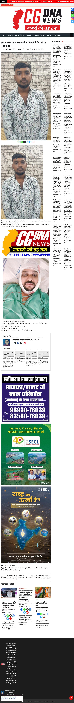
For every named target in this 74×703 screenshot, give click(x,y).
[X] (24, 142)
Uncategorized (11, 356)
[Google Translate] (27, 142)
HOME (3, 35)
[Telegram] (30, 142)
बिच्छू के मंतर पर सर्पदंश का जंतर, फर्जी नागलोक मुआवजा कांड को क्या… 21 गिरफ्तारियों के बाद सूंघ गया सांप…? (20, 360)
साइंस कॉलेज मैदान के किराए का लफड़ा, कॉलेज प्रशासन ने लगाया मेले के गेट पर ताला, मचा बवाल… (67, 160)
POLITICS (36, 35)
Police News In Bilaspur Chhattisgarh (38, 568)
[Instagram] (21, 343)
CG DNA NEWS (56, 35)
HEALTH (43, 35)
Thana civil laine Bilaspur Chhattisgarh (11, 570)
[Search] (71, 35)
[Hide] (73, 24)
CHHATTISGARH (19, 35)
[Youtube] (33, 142)
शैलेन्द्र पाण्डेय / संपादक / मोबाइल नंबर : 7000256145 (31, 49)
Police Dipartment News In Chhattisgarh (16, 568)
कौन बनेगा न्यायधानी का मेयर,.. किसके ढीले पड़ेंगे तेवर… (41, 603)
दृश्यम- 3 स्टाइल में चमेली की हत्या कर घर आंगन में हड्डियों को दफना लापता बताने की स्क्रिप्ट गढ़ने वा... (46, 1)
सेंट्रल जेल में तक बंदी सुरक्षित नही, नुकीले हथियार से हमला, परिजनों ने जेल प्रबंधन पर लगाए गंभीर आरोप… (9, 604)
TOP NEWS (29, 35)
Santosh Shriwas (57, 85)
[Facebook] (19, 142)
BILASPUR (10, 35)
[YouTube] (24, 343)
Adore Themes (51, 701)
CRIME (49, 35)
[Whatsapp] (21, 142)
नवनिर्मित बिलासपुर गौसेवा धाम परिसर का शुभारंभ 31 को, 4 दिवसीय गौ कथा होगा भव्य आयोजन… (56, 140)
